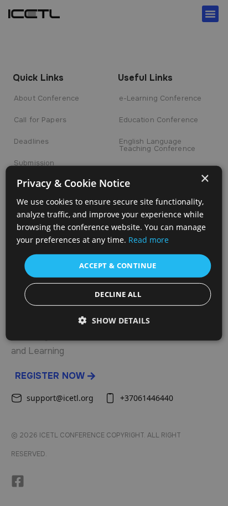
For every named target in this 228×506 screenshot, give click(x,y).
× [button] (204, 178)
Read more (148, 239)
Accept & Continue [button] (118, 265)
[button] (114, 320)
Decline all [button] (118, 294)
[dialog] (114, 252)
